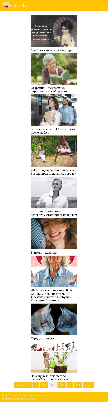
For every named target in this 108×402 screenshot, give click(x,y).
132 (62, 385)
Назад (20, 385)
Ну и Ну (20, 5)
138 (78, 385)
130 (44, 385)
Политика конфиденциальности (19, 398)
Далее (88, 385)
